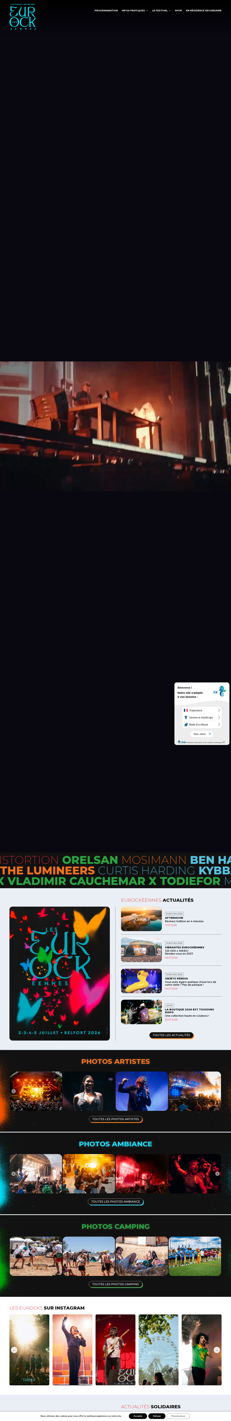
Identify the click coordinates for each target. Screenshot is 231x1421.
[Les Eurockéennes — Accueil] (31, 17)
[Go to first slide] (217, 1091)
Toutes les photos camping (115, 1284)
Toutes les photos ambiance (115, 1201)
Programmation (106, 10)
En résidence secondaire (204, 10)
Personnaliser (178, 1416)
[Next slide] (217, 1174)
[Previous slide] (13, 1091)
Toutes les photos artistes (115, 1119)
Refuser (157, 1416)
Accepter (138, 1416)
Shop (178, 10)
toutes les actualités (171, 1035)
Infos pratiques (133, 10)
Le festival (160, 10)
